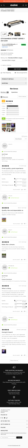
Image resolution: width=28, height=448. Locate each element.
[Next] (25, 22)
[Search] (4, 5)
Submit (19, 437)
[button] (26, 5)
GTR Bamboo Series (9, 9)
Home (2, 9)
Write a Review (22, 96)
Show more (13, 360)
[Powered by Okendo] (4, 97)
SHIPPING (5, 83)
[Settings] (23, 5)
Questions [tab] (14, 92)
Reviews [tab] (4, 92)
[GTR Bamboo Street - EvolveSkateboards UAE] (4, 34)
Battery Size (11, 57)
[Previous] (2, 22)
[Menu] (1, 5)
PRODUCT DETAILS (8, 79)
